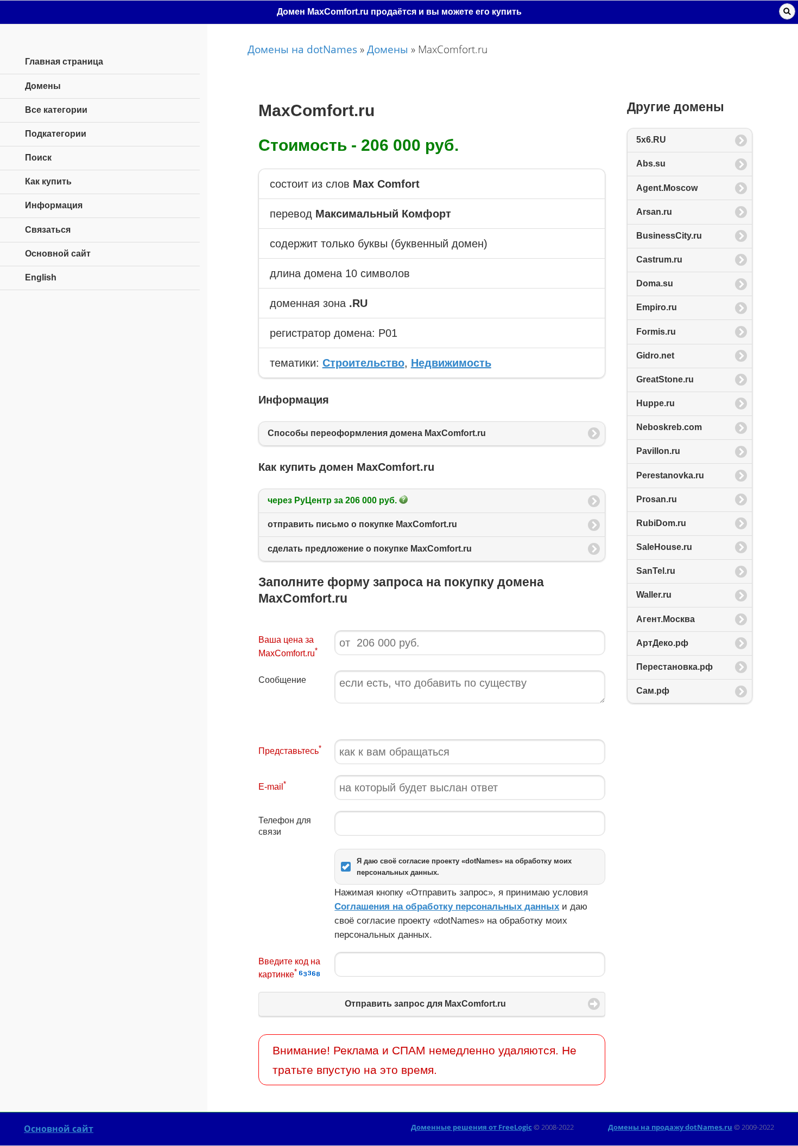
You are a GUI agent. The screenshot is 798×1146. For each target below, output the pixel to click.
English (40, 277)
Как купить (48, 181)
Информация (54, 205)
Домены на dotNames (302, 49)
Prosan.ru (656, 499)
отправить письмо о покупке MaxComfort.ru (362, 524)
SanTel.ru (655, 570)
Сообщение (282, 679)
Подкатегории (55, 133)
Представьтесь (289, 750)
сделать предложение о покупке (370, 548)
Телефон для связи (284, 826)
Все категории (56, 109)
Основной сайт (58, 1129)
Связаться (48, 229)
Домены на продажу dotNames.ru (670, 1127)
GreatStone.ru (665, 379)
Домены (387, 49)
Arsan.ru (654, 211)
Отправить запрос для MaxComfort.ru (425, 1003)
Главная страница (64, 61)
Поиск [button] (787, 11)
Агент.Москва (665, 619)
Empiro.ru (656, 307)
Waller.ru (654, 594)
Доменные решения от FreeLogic (471, 1127)
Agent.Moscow (667, 188)
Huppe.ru (655, 403)
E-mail (272, 785)
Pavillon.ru (658, 451)
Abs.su (651, 163)
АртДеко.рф (662, 643)
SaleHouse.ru (664, 547)
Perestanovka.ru (670, 475)
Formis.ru (656, 331)
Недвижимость (451, 363)
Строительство (363, 363)
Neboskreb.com (669, 427)
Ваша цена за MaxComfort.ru (288, 646)
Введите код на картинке (289, 968)
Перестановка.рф (674, 666)
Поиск (38, 157)
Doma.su (654, 283)
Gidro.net (655, 355)
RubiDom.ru (661, 523)
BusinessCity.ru (669, 235)
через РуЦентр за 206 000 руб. (333, 500)
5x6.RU (651, 139)
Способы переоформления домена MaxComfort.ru (377, 433)
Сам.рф (652, 690)
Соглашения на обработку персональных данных (446, 906)
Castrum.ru (659, 259)
